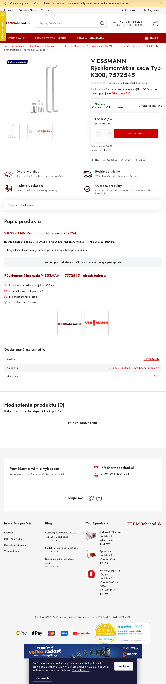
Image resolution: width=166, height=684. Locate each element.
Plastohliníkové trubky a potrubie (61, 547)
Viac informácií (81, 670)
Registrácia (153, 10)
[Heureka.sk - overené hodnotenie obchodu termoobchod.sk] (122, 633)
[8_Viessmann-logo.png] (96, 313)
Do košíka (136, 133)
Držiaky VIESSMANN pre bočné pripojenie (133, 368)
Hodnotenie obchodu (15, 545)
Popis (11, 205)
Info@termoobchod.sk (118, 467)
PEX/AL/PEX (104, 617)
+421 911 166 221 (129, 21)
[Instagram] (99, 498)
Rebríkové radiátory (66, 617)
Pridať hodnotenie (83, 423)
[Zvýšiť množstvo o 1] (110, 134)
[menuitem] (17, 38)
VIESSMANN (106, 150)
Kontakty (8, 10)
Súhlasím (124, 666)
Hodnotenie (27, 205)
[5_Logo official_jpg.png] (70, 313)
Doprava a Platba (27, 10)
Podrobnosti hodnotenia (135, 82)
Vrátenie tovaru (12, 551)
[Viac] (152, 38)
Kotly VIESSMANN (122, 617)
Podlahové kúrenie (87, 617)
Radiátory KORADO (45, 617)
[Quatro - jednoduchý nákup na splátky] (83, 651)
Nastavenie (42, 678)
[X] (91, 498)
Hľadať (102, 23)
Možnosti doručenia (152, 105)
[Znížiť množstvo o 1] (99, 134)
